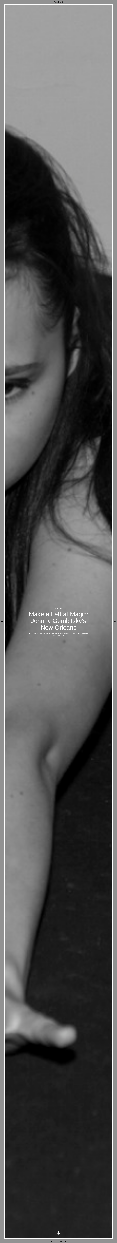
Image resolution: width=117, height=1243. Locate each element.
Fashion (58, 609)
